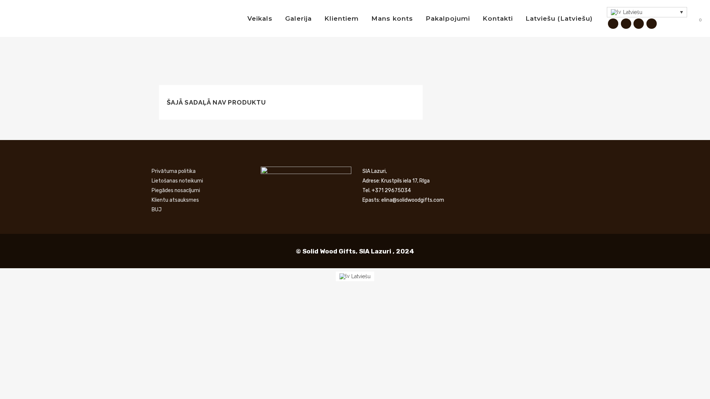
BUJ (157, 210)
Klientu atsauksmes (175, 200)
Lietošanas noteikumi (177, 181)
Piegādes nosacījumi (176, 190)
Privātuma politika (174, 171)
